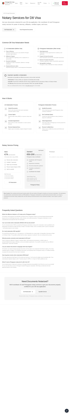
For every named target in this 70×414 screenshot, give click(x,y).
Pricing (45, 3)
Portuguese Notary (35, 184)
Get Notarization (8, 29)
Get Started (64, 3)
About (16, 3)
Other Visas (21, 3)
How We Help (39, 3)
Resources (32, 3)
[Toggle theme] (49, 3)
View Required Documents (26, 29)
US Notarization (12, 182)
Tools (26, 3)
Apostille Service (29, 85)
